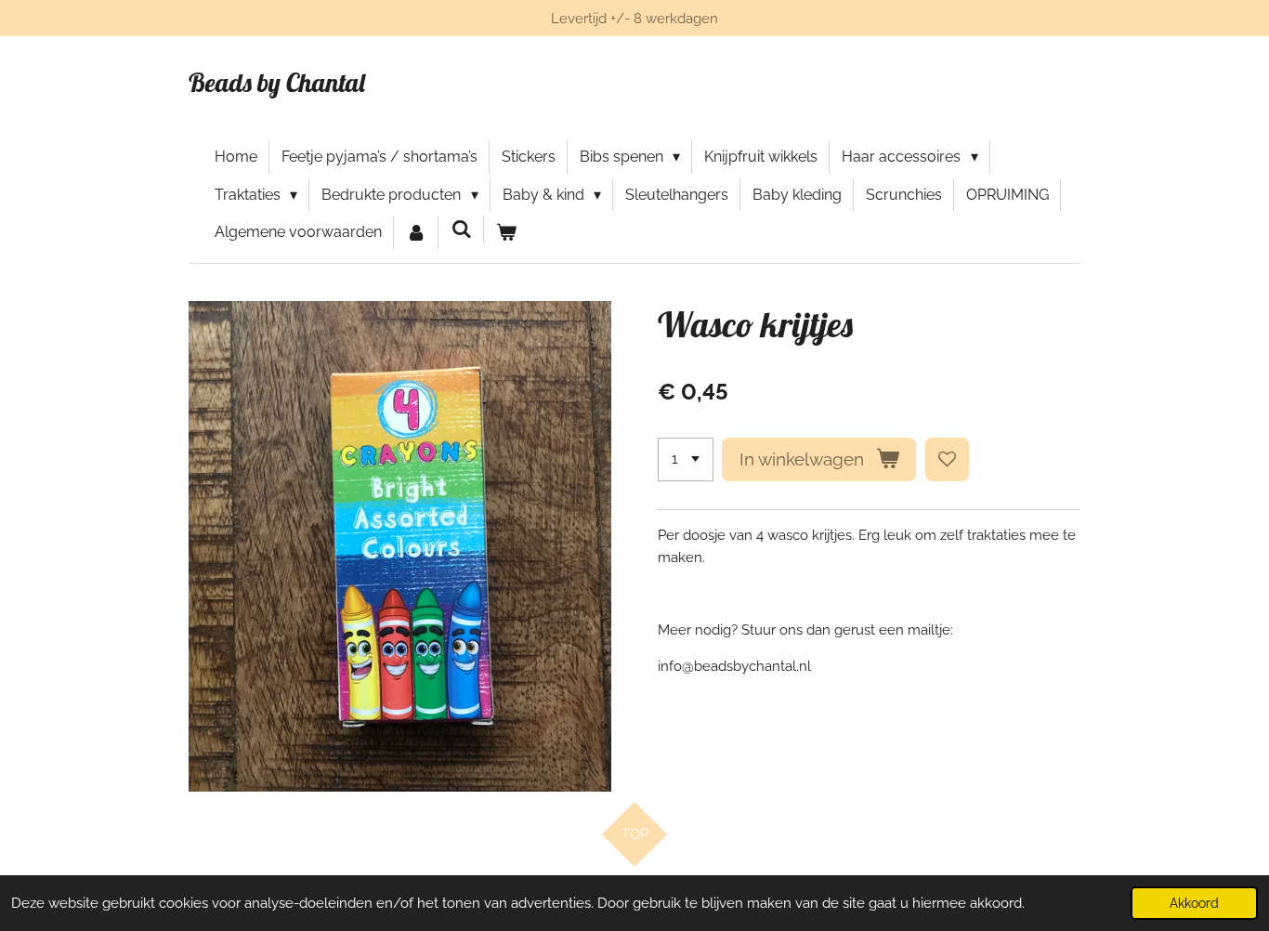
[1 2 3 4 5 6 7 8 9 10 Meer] (685, 459)
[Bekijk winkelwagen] (506, 232)
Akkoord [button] (1194, 903)
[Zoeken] (460, 229)
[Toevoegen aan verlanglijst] (947, 459)
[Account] (416, 232)
